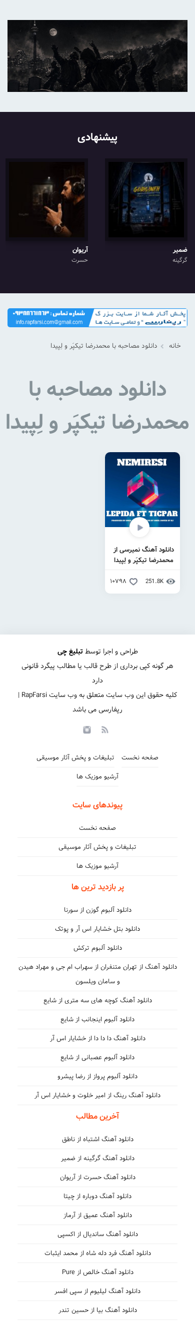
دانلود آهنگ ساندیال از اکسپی (98, 1234)
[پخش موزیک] (98, 330)
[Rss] (105, 729)
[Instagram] (85, 729)
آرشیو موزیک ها (97, 776)
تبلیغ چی (70, 651)
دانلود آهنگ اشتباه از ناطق (98, 1139)
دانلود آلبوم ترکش (98, 948)
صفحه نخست (140, 757)
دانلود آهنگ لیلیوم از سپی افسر (97, 1291)
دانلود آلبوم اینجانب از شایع (97, 1019)
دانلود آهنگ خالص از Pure (98, 1272)
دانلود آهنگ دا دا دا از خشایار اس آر (98, 1038)
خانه (175, 346)
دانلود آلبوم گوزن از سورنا (98, 910)
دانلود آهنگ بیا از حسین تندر (97, 1310)
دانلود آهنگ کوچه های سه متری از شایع (98, 1000)
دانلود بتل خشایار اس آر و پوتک (97, 929)
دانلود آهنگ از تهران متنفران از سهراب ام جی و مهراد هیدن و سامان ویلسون (97, 974)
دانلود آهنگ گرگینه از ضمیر (97, 1158)
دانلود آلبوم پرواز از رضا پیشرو (98, 1076)
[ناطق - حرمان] (98, 56)
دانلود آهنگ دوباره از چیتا (98, 1196)
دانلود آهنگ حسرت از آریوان (98, 1177)
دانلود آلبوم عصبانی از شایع (97, 1057)
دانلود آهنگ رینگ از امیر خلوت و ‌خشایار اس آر (97, 1095)
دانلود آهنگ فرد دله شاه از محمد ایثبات (97, 1253)
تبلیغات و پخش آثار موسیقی (75, 757)
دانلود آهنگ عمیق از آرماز (98, 1215)
